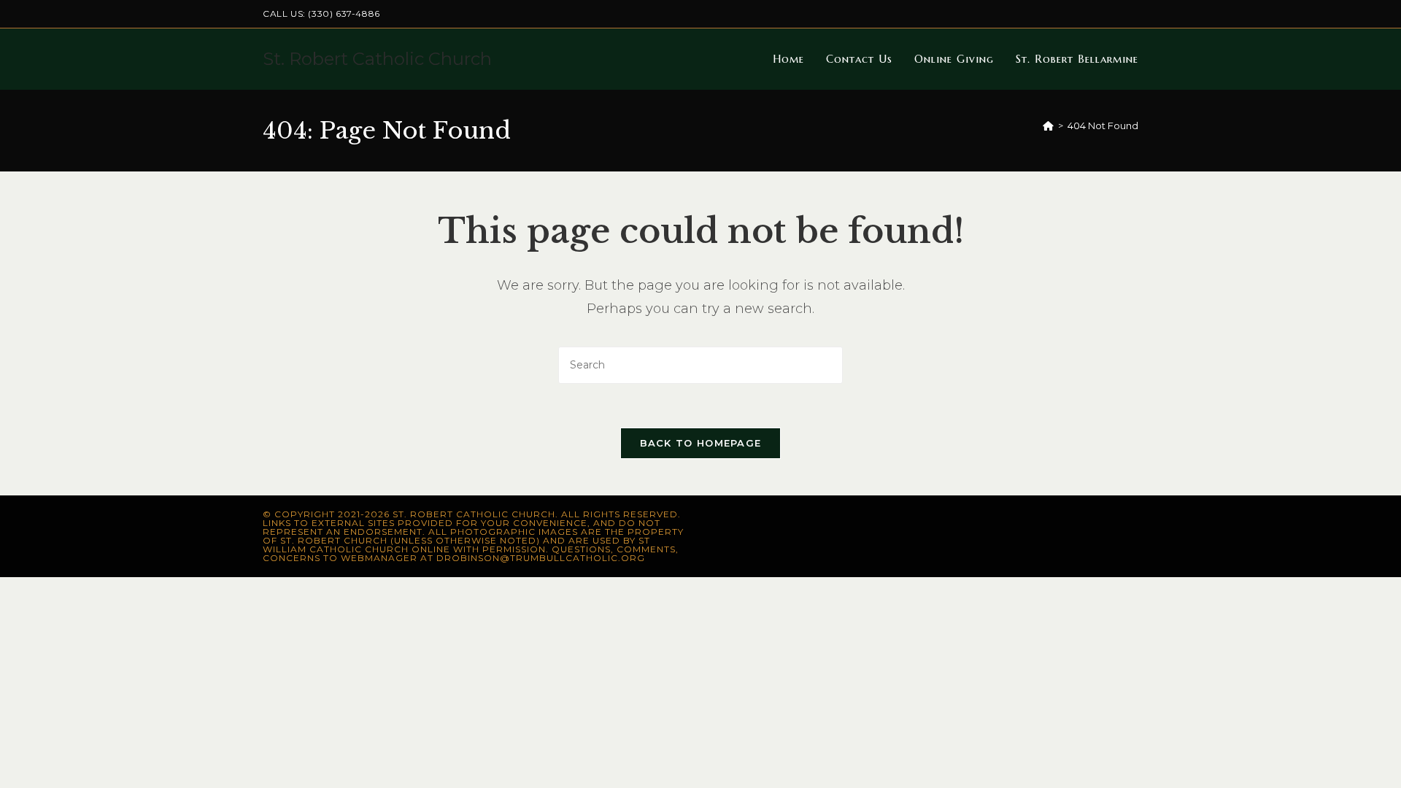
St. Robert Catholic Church (377, 58)
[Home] (1048, 125)
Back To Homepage (701, 443)
